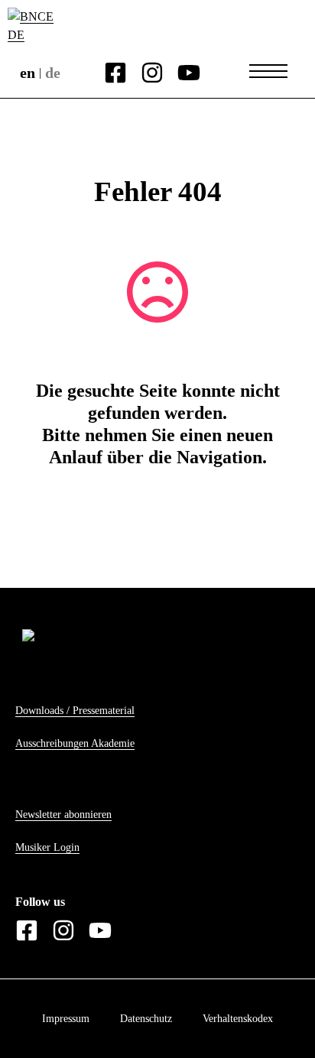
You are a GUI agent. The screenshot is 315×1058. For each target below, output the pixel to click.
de (52, 72)
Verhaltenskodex (238, 1018)
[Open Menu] (268, 71)
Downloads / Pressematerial (75, 710)
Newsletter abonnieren (63, 814)
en (27, 72)
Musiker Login (47, 847)
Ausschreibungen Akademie (75, 743)
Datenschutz (146, 1018)
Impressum (65, 1018)
